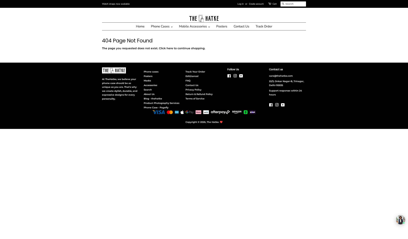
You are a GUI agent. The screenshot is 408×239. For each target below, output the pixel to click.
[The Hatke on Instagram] (235, 76)
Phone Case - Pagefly (156, 107)
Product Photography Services (161, 103)
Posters (221, 26)
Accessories (150, 85)
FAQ (188, 80)
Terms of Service (195, 98)
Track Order (264, 26)
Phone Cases (160, 26)
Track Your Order (195, 71)
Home (140, 26)
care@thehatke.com (281, 75)
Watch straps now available (116, 3)
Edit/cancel (192, 76)
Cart (275, 3)
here (170, 48)
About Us (149, 94)
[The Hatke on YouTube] (241, 76)
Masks (147, 80)
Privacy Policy (193, 89)
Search (148, 89)
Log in (240, 3)
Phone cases (151, 71)
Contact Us (241, 26)
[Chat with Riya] (400, 219)
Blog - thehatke (153, 98)
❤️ (221, 122)
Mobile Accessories (193, 26)
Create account (256, 3)
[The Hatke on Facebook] (229, 76)
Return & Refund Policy (199, 94)
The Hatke (213, 122)
